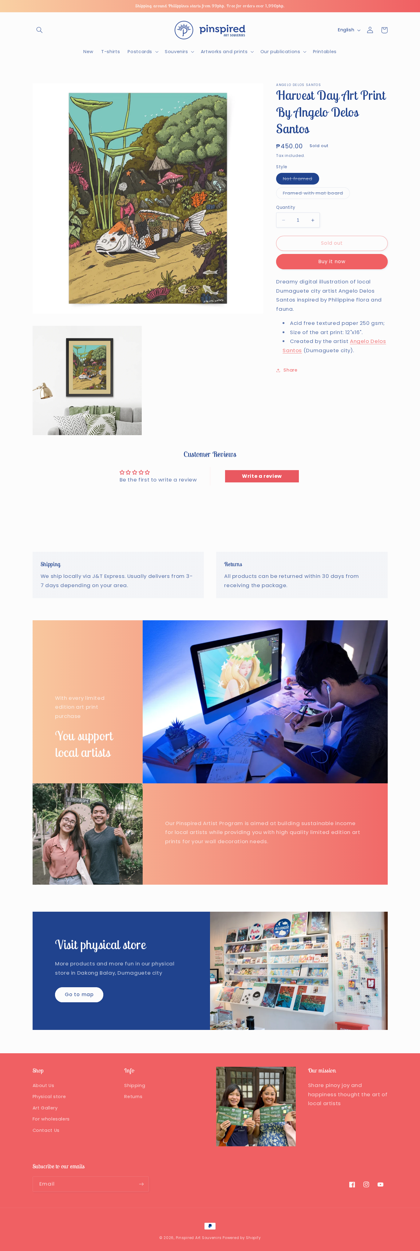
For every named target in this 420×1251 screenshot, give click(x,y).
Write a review (262, 476)
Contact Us (46, 1130)
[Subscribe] (141, 1183)
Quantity (285, 207)
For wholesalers (51, 1119)
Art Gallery (45, 1108)
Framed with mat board (316, 194)
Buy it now (332, 261)
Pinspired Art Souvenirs (199, 1237)
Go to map (79, 994)
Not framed (301, 180)
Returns (133, 1096)
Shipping (134, 1085)
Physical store (49, 1096)
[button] (40, 30)
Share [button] (290, 370)
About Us (43, 1085)
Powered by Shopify (242, 1237)
